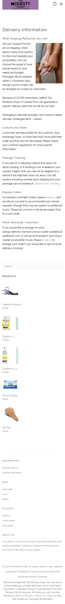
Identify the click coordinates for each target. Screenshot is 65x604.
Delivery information (12, 473)
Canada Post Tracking (47, 183)
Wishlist (6, 515)
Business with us (10, 468)
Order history (8, 520)
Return (5, 499)
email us (50, 197)
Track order (7, 489)
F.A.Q (4, 494)
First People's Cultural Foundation (36, 595)
